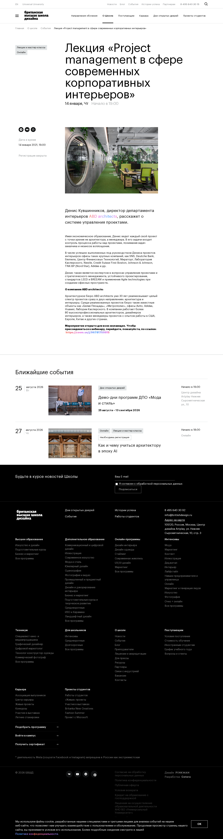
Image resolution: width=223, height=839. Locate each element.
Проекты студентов (194, 16)
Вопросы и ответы (176, 653)
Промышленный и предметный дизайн (83, 581)
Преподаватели (124, 649)
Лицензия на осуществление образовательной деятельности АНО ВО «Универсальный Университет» (136, 808)
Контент (170, 554)
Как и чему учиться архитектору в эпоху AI (129, 448)
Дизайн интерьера (126, 545)
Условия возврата (126, 790)
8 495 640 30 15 (189, 4)
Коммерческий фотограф (30, 657)
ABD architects (103, 216)
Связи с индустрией (127, 671)
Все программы (24, 558)
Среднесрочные (74, 608)
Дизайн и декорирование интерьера (80, 589)
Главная (19, 28)
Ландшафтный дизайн (78, 616)
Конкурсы (21, 708)
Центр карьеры (24, 699)
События (133, 4)
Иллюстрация (73, 553)
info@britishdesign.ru (178, 515)
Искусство (171, 592)
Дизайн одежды (124, 549)
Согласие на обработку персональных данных (130, 774)
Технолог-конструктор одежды (34, 653)
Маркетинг (121, 567)
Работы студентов (127, 516)
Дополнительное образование (85, 539)
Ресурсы (120, 662)
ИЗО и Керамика (74, 612)
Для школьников (75, 630)
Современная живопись (129, 558)
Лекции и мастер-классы (31, 47)
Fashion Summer (75, 713)
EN (16, 4)
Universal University (33, 4)
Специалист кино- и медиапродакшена (27, 638)
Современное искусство (79, 557)
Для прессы (122, 658)
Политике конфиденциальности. (37, 834)
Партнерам (169, 4)
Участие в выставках (27, 713)
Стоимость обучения (177, 640)
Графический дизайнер (29, 644)
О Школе (107, 16)
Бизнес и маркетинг (27, 554)
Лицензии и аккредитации (130, 653)
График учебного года (178, 649)
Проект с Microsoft (76, 717)
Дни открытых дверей (165, 16)
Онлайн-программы (127, 539)
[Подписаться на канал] (21, 129)
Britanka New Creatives (79, 708)
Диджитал (171, 563)
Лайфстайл (171, 571)
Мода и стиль (73, 562)
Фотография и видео (77, 575)
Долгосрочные (74, 645)
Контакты (120, 680)
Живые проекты (24, 704)
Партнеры (121, 667)
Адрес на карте (175, 520)
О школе (32, 28)
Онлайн (21, 52)
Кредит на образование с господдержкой (131, 797)
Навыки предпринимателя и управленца (181, 578)
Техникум (21, 630)
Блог (122, 4)
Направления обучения (84, 16)
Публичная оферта (127, 785)
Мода (168, 545)
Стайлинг (120, 554)
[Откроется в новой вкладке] (69, 774)
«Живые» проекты (75, 699)
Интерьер (170, 567)
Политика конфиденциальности (135, 780)
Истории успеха (151, 4)
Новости (112, 4)
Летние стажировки (27, 717)
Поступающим (126, 16)
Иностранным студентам (180, 645)
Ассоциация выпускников (30, 695)
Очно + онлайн (173, 601)
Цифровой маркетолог (29, 648)
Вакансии (120, 675)
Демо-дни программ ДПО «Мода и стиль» (129, 400)
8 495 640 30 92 (175, 510)
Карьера (143, 16)
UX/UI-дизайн (123, 563)
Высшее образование (29, 539)
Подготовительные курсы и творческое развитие (81, 602)
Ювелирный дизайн (76, 566)
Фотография (172, 597)
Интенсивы (172, 539)
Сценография (73, 570)
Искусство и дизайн (27, 545)
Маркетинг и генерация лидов (183, 588)
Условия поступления (177, 636)
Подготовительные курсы (30, 549)
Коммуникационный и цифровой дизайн (84, 547)
